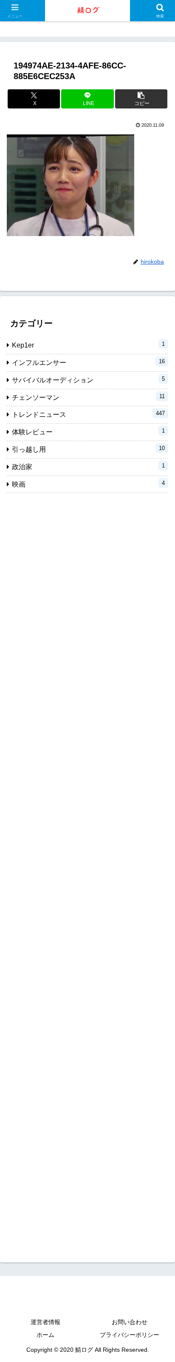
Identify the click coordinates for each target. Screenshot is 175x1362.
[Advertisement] (87, 871)
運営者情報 (45, 1322)
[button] (141, 98)
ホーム (45, 1334)
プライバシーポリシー (129, 1334)
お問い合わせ (129, 1322)
